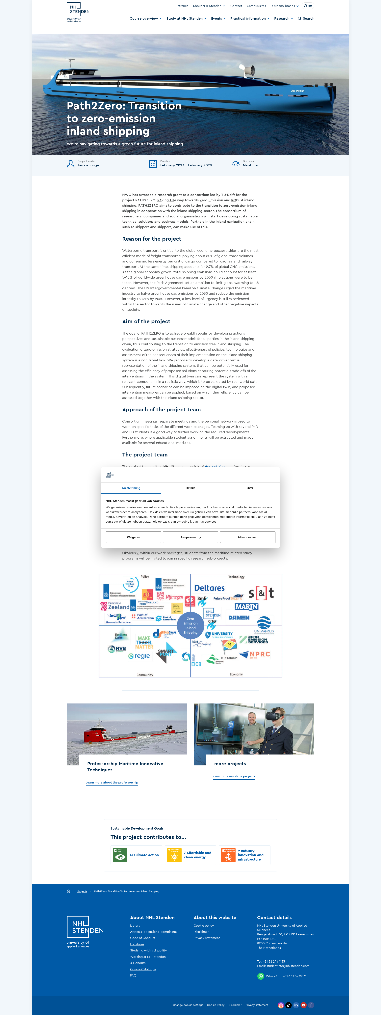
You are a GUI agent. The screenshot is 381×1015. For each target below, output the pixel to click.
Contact (236, 6)
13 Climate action (144, 855)
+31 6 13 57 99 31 (294, 976)
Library (135, 925)
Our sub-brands (283, 6)
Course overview (144, 18)
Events (216, 18)
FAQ (133, 975)
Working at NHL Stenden (148, 956)
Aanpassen (188, 537)
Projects (82, 891)
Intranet (182, 6)
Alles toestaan (247, 537)
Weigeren (133, 537)
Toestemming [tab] (130, 488)
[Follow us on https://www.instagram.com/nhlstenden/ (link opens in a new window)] (281, 1005)
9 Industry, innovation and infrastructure (251, 855)
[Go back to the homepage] (68, 891)
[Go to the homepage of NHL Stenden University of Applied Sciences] (78, 12)
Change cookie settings (188, 1005)
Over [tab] (250, 488)
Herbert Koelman (219, 466)
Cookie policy (204, 925)
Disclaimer (201, 931)
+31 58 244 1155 (274, 961)
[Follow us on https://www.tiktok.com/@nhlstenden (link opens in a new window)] (288, 1005)
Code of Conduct (142, 938)
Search (308, 18)
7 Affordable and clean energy (197, 855)
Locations (137, 944)
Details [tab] (190, 488)
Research (281, 18)
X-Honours (137, 963)
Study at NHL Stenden (184, 18)
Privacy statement (207, 938)
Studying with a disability (148, 950)
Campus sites (256, 6)
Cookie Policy (216, 1005)
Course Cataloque (143, 969)
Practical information (248, 18)
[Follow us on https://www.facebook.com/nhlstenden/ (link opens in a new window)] (311, 1005)
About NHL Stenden (207, 6)
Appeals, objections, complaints (153, 931)
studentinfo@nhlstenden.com (288, 966)
